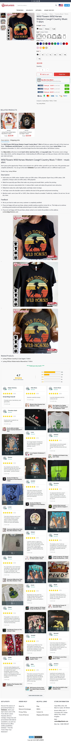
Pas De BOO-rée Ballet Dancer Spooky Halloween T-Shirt (14, 430)
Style (38, 32)
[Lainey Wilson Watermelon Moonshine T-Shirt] (9, 121)
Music (51, 14)
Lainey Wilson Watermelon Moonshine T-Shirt (9, 132)
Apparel (38, 10)
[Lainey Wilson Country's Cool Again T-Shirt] (27, 121)
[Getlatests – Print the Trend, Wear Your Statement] (8, 5)
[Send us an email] (36, 1)
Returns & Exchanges (25, 709)
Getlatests (31, 168)
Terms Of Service (24, 715)
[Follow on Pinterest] (37, 1)
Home (38, 14)
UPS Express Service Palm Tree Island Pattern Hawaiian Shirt (37, 689)
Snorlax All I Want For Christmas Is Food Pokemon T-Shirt (14, 479)
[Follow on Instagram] (33, 1)
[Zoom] (8, 38)
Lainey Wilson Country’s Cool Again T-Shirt (25, 132)
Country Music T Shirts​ (61, 14)
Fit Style (39, 25)
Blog (38, 706)
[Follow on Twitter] (34, 1)
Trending (19, 10)
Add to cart (45, 74)
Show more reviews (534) (35, 695)
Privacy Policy (23, 712)
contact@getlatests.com (10, 212)
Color (38, 40)
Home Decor (49, 10)
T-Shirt (55, 101)
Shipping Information (43, 715)
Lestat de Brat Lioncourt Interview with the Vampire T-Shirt (60, 507)
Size (38, 51)
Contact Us (40, 712)
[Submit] (56, 5)
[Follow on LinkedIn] (39, 1)
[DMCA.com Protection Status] (35, 737)
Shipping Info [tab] (15, 140)
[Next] (32, 26)
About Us (21, 706)
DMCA (38, 709)
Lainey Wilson (42, 103)
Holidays (29, 10)
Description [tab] (5, 140)
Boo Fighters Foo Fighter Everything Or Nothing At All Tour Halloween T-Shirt (60, 407)
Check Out (62, 74)
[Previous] (9, 26)
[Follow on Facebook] (31, 1)
